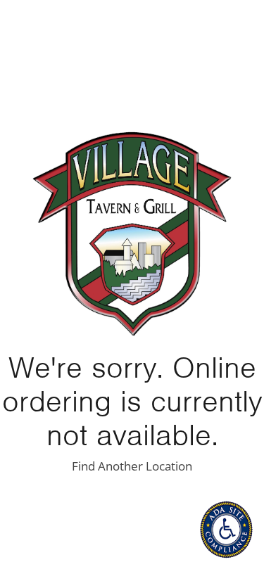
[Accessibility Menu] (226, 529)
